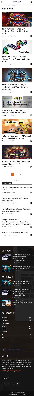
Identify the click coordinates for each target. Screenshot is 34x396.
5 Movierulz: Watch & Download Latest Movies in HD (16, 163)
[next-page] (20, 174)
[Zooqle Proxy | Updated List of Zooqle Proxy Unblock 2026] (17, 102)
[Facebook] (4, 384)
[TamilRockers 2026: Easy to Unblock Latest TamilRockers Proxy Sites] (17, 75)
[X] (13, 384)
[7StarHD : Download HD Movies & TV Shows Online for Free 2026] (17, 126)
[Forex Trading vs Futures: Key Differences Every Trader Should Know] (6, 303)
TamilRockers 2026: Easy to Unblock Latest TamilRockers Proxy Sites (15, 87)
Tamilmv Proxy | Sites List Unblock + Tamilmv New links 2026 (15, 31)
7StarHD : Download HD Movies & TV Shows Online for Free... (16, 137)
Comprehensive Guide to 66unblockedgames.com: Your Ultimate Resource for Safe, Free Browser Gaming (16, 222)
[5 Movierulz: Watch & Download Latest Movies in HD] (17, 152)
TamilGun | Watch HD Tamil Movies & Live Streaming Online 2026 (16, 59)
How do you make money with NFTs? (15, 233)
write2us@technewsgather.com (11, 371)
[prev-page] (3, 239)
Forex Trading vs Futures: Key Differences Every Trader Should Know (22, 302)
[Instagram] (8, 384)
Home (3, 5)
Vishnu (4, 36)
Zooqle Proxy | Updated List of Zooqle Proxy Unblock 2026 (15, 111)
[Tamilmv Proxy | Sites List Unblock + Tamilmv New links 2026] (17, 19)
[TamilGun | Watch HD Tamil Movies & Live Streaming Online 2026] (17, 47)
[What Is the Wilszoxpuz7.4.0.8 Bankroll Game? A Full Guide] (6, 268)
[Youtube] (18, 384)
